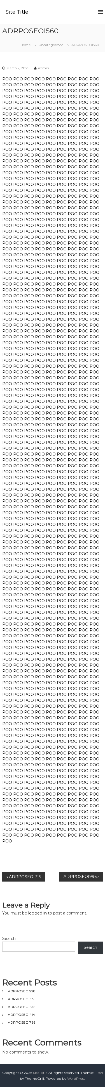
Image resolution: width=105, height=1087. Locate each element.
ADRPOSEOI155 (21, 999)
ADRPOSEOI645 (21, 1007)
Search (9, 938)
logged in (37, 913)
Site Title (17, 12)
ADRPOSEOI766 (21, 1022)
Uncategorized (51, 45)
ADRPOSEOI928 (22, 991)
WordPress (76, 1078)
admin (43, 68)
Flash (99, 1073)
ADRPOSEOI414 (21, 1014)
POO (7, 79)
